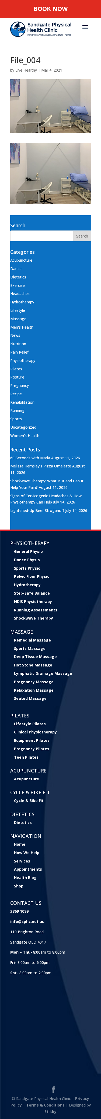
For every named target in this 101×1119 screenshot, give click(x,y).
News (15, 335)
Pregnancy (19, 385)
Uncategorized (23, 427)
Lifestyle (17, 310)
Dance (16, 268)
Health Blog (25, 877)
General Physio (28, 551)
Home (19, 844)
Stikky (50, 1111)
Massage (18, 318)
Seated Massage (30, 698)
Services (22, 861)
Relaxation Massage (34, 690)
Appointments (28, 869)
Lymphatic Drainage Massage (43, 673)
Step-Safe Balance (32, 593)
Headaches (20, 293)
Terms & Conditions (45, 1105)
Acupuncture (21, 260)
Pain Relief (19, 352)
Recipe (16, 393)
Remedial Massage (32, 640)
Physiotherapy (22, 360)
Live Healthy (26, 70)
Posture (17, 377)
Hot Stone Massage (33, 665)
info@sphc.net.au (27, 921)
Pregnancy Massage (34, 681)
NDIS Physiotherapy (33, 601)
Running (17, 410)
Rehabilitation (22, 402)
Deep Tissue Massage (35, 656)
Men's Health (21, 327)
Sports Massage (30, 648)
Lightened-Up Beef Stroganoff (37, 510)
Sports (16, 418)
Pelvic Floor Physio (32, 576)
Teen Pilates (26, 757)
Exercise (17, 285)
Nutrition (18, 343)
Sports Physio (27, 568)
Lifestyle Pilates (30, 723)
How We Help (26, 852)
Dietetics (18, 277)
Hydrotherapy (22, 301)
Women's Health (24, 435)
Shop (18, 886)
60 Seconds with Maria (30, 457)
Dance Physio (27, 559)
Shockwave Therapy (33, 618)
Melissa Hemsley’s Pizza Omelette (40, 466)
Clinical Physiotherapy (35, 732)
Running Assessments (35, 610)
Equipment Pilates (32, 740)
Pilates (16, 368)
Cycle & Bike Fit (29, 800)
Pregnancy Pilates (31, 748)
